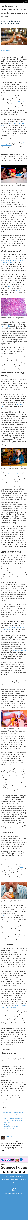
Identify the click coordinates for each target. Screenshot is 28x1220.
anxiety (10, 286)
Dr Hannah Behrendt (19, 651)
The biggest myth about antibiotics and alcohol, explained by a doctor (11, 1126)
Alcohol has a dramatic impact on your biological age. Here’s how (13, 1114)
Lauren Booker (5, 326)
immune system (6, 367)
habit (21, 867)
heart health (19, 290)
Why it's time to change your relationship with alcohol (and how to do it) (13, 1120)
